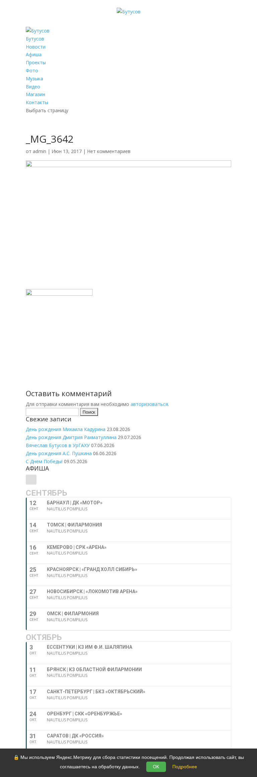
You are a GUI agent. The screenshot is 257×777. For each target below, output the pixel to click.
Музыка (34, 78)
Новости (36, 47)
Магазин (35, 94)
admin (39, 151)
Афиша (33, 54)
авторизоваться (149, 404)
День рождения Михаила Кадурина (65, 429)
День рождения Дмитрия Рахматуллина (71, 437)
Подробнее (184, 766)
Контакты (37, 102)
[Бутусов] (129, 11)
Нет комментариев (109, 151)
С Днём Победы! (44, 461)
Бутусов (35, 39)
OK (156, 766)
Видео (33, 86)
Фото (32, 70)
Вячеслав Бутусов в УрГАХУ (58, 445)
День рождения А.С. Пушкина (59, 453)
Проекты (36, 62)
